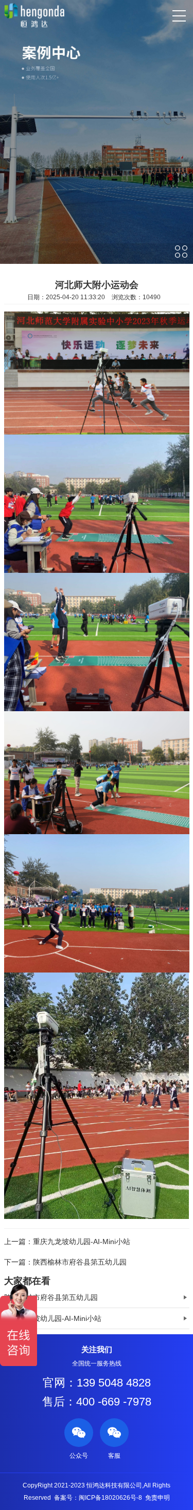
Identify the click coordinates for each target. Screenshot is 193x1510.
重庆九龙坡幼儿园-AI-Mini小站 (81, 1241)
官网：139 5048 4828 (97, 1382)
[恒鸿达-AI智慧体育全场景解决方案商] (34, 15)
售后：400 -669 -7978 (96, 1401)
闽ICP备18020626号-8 (110, 1497)
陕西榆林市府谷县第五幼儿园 (80, 1262)
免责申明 (157, 1497)
